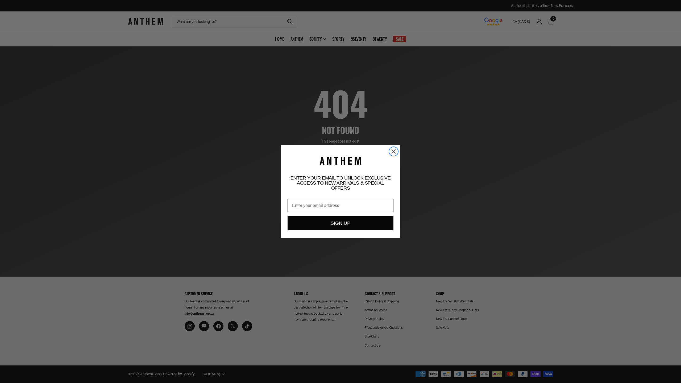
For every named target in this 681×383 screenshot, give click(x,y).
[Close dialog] (393, 151)
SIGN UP (340, 223)
